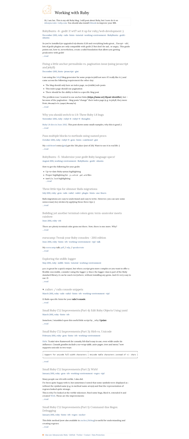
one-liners (101, 193)
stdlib (60, 263)
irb (59, 220)
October (46, 140)
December (47, 35)
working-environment (95, 35)
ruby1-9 (76, 118)
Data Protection (98, 435)
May (44, 263)
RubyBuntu (112, 35)
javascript (69, 71)
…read (45, 56)
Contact (87, 435)
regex (97, 373)
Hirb (44, 341)
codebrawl (88, 140)
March (45, 293)
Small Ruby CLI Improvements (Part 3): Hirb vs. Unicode (77, 331)
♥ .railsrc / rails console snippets (62, 289)
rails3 (77, 193)
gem (73, 140)
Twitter (79, 435)
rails (66, 35)
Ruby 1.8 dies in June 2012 (54, 124)
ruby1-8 (67, 118)
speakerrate (78, 247)
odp (68, 247)
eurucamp (51, 247)
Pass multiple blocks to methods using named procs (74, 136)
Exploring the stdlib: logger (59, 259)
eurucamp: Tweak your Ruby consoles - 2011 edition (74, 237)
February (46, 335)
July (44, 193)
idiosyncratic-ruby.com (55, 23)
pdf (62, 247)
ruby (60, 35)
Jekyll (59, 77)
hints (71, 35)
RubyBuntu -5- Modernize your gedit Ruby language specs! (78, 157)
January (46, 373)
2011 (55, 35)
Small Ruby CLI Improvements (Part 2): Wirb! (70, 369)
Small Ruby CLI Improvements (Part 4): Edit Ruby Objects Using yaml (85, 310)
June (44, 220)
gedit (122, 35)
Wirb (52, 395)
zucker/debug (87, 420)
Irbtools (92, 23)
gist (77, 71)
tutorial (79, 35)
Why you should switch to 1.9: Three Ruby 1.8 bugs (73, 114)
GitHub (72, 435)
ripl (93, 241)
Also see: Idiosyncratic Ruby (56, 435)
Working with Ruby (71, 12)
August (45, 161)
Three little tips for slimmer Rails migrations (69, 189)
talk (98, 241)
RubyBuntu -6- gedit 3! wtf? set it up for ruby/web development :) (83, 31)
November (47, 118)
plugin (85, 193)
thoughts (86, 118)
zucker (82, 414)
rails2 (71, 193)
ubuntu (45, 37)
